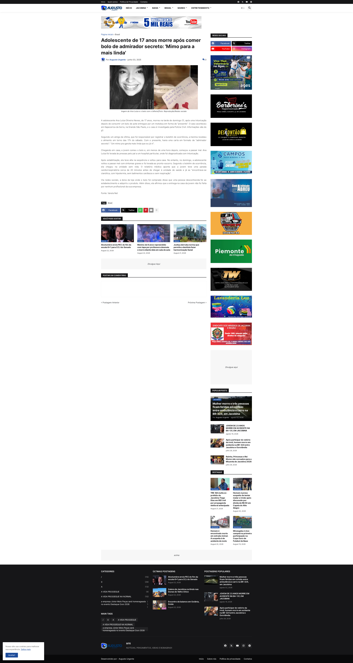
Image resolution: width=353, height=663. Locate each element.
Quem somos (113, 2)
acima (176, 555)
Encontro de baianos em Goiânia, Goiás (183, 602)
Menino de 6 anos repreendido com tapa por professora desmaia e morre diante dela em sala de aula (153, 247)
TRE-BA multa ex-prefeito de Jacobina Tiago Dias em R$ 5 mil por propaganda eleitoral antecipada (220, 499)
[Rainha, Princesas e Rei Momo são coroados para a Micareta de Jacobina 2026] (217, 459)
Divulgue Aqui (154, 264)
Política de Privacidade (129, 2)
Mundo (181, 8)
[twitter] (242, 2)
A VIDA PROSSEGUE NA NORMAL (125, 596)
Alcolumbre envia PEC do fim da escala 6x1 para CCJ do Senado (116, 246)
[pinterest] (251, 2)
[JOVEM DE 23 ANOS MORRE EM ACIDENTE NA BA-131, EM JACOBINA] (217, 428)
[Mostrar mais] (156, 210)
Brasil (168, 8)
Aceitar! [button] (11, 655)
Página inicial (107, 34)
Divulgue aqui (231, 367)
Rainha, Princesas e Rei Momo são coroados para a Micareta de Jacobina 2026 (239, 459)
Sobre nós (211, 659)
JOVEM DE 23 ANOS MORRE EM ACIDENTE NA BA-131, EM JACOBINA (238, 428)
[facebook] (238, 2)
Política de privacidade (230, 659)
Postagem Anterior (111, 302)
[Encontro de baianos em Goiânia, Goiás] (159, 604)
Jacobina (141, 8)
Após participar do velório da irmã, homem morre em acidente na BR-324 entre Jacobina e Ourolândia (238, 444)
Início (103, 2)
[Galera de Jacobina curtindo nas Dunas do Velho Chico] (159, 592)
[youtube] (247, 2)
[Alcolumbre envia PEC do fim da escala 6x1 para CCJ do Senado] (159, 580)
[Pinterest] (145, 210)
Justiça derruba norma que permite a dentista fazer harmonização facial (186, 247)
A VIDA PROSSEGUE (125, 591)
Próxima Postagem (196, 302)
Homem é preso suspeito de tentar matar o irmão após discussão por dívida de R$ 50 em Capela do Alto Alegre (242, 500)
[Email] (151, 210)
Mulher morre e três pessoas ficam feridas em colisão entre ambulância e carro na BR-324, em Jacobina (234, 581)
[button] (242, 8)
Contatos (143, 2)
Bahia (155, 8)
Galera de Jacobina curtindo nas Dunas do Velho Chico (183, 590)
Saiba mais (26, 649)
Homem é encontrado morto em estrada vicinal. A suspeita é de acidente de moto (219, 536)
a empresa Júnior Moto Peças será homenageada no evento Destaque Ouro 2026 (124, 604)
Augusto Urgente (126, 659)
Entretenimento (200, 8)
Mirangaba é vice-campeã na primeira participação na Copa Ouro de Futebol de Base (242, 536)
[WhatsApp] (140, 210)
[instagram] (243, 645)
